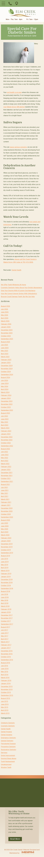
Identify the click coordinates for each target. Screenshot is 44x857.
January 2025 (6, 363)
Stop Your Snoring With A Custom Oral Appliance (18, 291)
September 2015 (7, 695)
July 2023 (4, 416)
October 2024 (6, 372)
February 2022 (6, 467)
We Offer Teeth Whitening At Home (13, 285)
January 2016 (6, 684)
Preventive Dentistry (8, 747)
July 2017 (4, 630)
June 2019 (4, 562)
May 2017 (4, 636)
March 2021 (5, 499)
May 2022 (4, 458)
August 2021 (5, 484)
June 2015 (4, 704)
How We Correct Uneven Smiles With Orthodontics (19, 294)
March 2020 (5, 535)
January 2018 (6, 612)
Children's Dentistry (8, 723)
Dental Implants (6, 735)
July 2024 (4, 380)
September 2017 (7, 624)
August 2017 (5, 627)
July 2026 (4, 309)
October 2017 (6, 621)
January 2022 (6, 470)
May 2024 (4, 386)
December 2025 (6, 330)
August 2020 (5, 520)
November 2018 (6, 582)
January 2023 (6, 434)
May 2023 (4, 422)
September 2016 (7, 660)
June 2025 (4, 348)
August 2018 (5, 591)
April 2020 (4, 532)
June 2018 (4, 597)
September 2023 (7, 410)
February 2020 (6, 538)
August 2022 (5, 449)
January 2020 (6, 541)
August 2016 (5, 663)
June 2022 (4, 455)
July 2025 (4, 345)
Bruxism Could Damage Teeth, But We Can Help (18, 297)
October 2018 (6, 585)
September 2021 (7, 481)
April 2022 (4, 461)
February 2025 (6, 360)
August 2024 (5, 377)
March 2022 (5, 464)
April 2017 (4, 639)
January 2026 (6, 327)
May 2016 (4, 672)
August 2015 (5, 698)
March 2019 (5, 571)
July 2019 (4, 559)
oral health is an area (14, 92)
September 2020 (7, 517)
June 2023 (4, 419)
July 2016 (4, 666)
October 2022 (6, 443)
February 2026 (6, 324)
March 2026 (5, 321)
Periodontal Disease (8, 744)
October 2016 (6, 657)
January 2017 (6, 648)
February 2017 (6, 645)
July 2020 (4, 523)
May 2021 (4, 493)
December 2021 (6, 473)
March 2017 (5, 642)
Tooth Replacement (8, 761)
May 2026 (4, 315)
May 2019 (4, 565)
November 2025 (6, 333)
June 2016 (4, 669)
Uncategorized (6, 764)
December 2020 (6, 508)
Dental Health (16, 270)
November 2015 (6, 689)
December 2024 (6, 366)
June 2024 (4, 383)
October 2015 (6, 692)
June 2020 (4, 526)
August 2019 (5, 556)
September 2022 (7, 446)
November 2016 (6, 654)
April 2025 (4, 354)
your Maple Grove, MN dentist (14, 107)
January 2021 (6, 505)
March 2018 (5, 606)
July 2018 (4, 594)
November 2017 (6, 618)
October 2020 (6, 514)
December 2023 (6, 401)
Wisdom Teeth (6, 767)
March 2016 (5, 678)
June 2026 (4, 312)
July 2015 (4, 701)
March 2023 (5, 428)
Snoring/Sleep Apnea (8, 758)
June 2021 (4, 490)
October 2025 (6, 336)
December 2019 (6, 544)
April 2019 (4, 568)
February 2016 (6, 681)
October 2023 (6, 407)
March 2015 (5, 713)
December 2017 (6, 615)
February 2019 (6, 574)
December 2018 (6, 579)
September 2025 (7, 339)
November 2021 (6, 475)
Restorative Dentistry (8, 750)
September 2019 (7, 553)
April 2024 (4, 389)
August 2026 (5, 306)
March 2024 (5, 392)
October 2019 (6, 550)
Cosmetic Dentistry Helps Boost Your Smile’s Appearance (21, 288)
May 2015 (4, 707)
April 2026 (4, 318)
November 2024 (6, 369)
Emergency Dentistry (8, 738)
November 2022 (6, 440)
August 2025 (5, 342)
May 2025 (4, 351)
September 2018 (7, 588)
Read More (15, 839)
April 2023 (4, 425)
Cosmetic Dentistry (8, 726)
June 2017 (4, 633)
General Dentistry (7, 741)
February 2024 (6, 395)
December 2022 (6, 437)
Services (4, 753)
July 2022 (4, 452)
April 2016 (4, 675)
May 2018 (4, 600)
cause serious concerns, (18, 147)
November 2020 (6, 511)
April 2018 (4, 603)
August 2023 (5, 413)
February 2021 (6, 502)
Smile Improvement (8, 755)
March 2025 (5, 357)
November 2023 (6, 404)
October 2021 (6, 478)
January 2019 (6, 576)
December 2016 (6, 651)
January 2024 (6, 398)
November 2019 (6, 547)
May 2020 (4, 529)
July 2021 (4, 487)
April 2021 (4, 496)
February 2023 (6, 431)
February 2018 (6, 609)
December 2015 (6, 687)
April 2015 (4, 710)
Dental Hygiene (6, 732)
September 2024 (7, 374)
